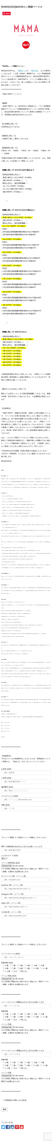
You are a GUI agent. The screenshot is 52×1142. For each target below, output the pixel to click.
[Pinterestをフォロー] (17, 1127)
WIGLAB (34, 71)
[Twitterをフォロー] (3, 1127)
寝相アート (22, 71)
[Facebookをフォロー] (8, 1127)
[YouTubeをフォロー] (22, 1127)
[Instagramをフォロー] (12, 1127)
